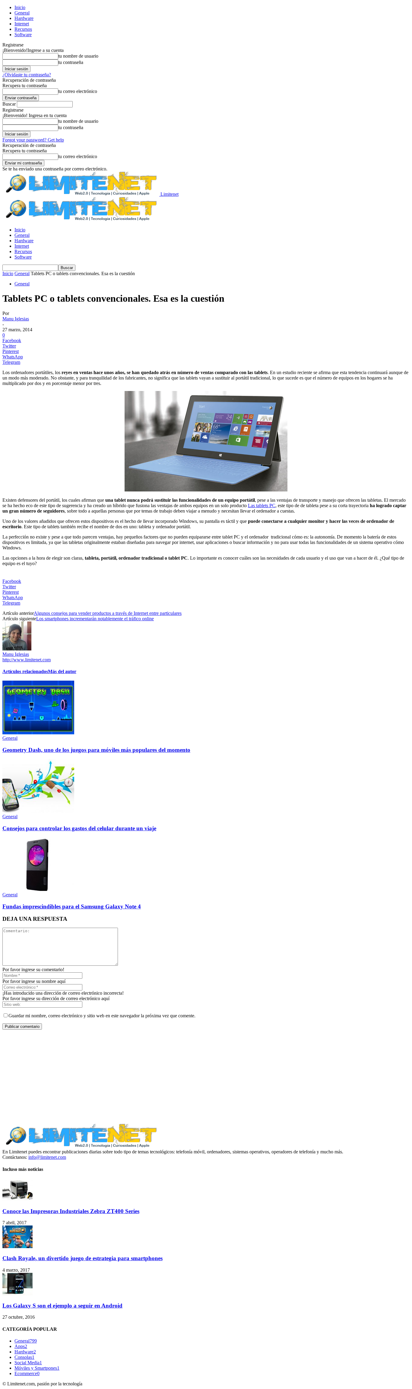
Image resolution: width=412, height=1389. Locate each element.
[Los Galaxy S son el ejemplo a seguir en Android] (17, 1293)
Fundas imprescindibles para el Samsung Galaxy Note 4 (71, 906)
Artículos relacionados (25, 671)
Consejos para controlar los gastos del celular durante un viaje (79, 828)
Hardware (23, 18)
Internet (21, 23)
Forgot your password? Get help (33, 139)
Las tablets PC (261, 505)
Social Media (28, 1362)
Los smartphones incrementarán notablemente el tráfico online (95, 618)
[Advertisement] (206, 1077)
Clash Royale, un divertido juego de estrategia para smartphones (82, 1258)
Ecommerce (27, 1373)
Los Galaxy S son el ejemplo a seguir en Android (62, 1305)
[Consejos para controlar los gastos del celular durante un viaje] (38, 811)
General (22, 12)
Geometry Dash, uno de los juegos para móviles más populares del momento (96, 750)
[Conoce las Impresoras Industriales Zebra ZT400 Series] (17, 1199)
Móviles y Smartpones (36, 1368)
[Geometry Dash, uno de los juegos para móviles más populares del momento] (38, 732)
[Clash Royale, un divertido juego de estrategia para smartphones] (17, 1246)
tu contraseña (70, 62)
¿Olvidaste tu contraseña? (26, 74)
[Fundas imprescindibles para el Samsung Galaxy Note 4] (38, 889)
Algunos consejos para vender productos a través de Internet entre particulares (108, 613)
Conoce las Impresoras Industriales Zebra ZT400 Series (70, 1211)
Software (23, 34)
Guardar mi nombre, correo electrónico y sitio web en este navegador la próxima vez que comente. (101, 1015)
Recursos (23, 29)
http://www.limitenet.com (26, 659)
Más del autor (62, 671)
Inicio (19, 7)
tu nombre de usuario (78, 56)
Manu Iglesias (15, 318)
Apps (20, 1346)
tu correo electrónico (77, 91)
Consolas (24, 1357)
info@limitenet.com (47, 1157)
